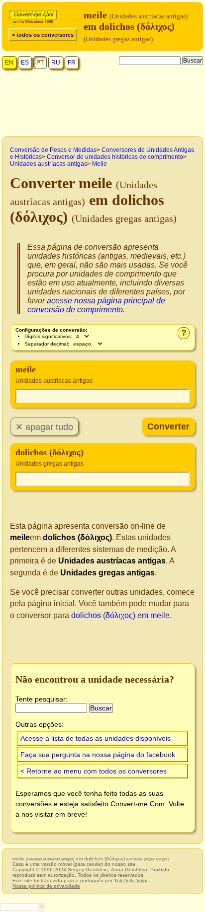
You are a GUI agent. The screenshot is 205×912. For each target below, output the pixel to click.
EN (9, 62)
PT (40, 62)
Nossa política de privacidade (46, 886)
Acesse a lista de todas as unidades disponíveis (95, 738)
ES (25, 62)
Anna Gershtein (129, 869)
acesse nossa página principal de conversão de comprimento (96, 305)
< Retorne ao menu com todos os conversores (93, 771)
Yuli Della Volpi (130, 880)
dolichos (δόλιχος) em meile (120, 615)
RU (55, 62)
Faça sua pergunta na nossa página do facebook (97, 755)
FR (72, 62)
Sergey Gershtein (88, 869)
